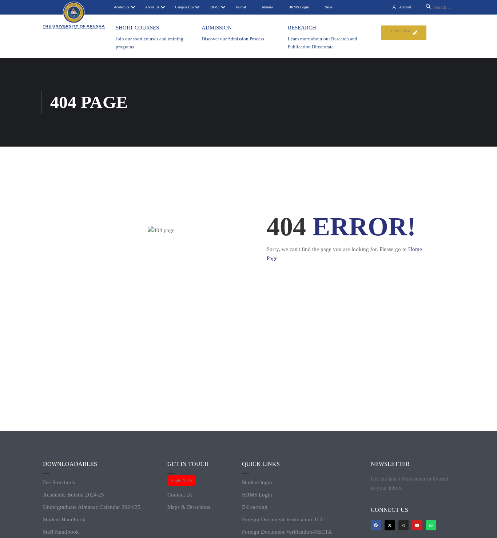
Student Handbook (64, 519)
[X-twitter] (390, 525)
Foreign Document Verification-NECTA (287, 532)
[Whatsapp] (431, 525)
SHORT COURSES (137, 28)
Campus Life (184, 7)
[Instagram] (403, 525)
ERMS (215, 7)
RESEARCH (302, 28)
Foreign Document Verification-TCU (283, 519)
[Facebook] (376, 525)
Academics (122, 7)
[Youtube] (417, 525)
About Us (152, 7)
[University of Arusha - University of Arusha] (74, 15)
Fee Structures (59, 482)
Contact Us (179, 495)
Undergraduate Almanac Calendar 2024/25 (91, 507)
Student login (257, 482)
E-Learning (254, 507)
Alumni (267, 7)
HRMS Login (299, 7)
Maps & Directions (188, 507)
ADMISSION (217, 28)
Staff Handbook (61, 532)
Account (405, 7)
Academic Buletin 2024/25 (73, 495)
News (329, 7)
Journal (240, 7)
